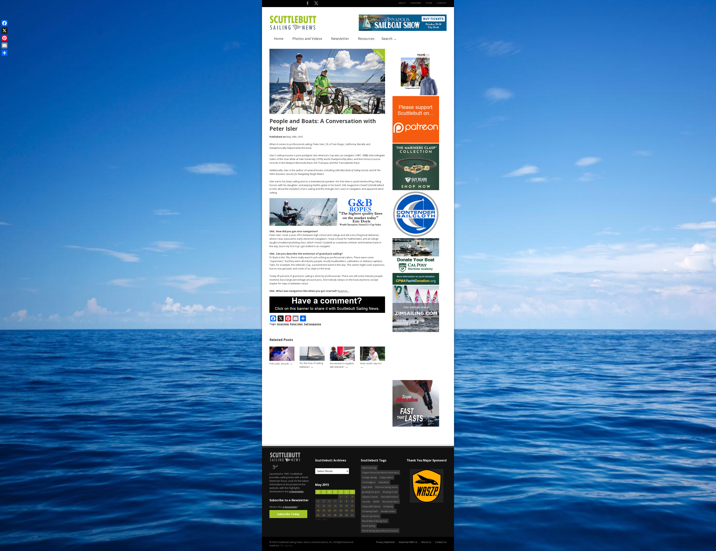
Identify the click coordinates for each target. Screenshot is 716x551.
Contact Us (441, 542)
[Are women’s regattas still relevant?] (342, 360)
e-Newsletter (296, 491)
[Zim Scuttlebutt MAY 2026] (415, 331)
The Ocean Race (390, 501)
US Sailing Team (370, 511)
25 (318, 515)
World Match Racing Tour (374, 521)
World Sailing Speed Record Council (380, 530)
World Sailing (368, 525)
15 (341, 506)
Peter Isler (296, 324)
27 (329, 515)
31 (352, 515)
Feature (380, 54)
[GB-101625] (327, 225)
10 (352, 501)
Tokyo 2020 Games (371, 506)
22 (341, 510)
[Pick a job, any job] (281, 360)
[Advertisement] (415, 356)
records (366, 501)
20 (329, 510)
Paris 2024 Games (389, 496)
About (402, 2)
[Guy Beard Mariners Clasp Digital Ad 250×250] (415, 189)
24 (352, 510)
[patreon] (415, 142)
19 (324, 510)
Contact (442, 2)
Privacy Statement (385, 542)
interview (283, 324)
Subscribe (415, 2)
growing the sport (371, 491)
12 (324, 506)
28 (335, 515)
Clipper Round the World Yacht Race (380, 472)
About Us (426, 542)
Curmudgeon (369, 482)
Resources (366, 38)
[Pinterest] (4, 38)
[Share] (4, 53)
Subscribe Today (288, 514)
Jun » (325, 519)
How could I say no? (371, 363)
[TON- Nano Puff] (415, 94)
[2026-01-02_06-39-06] (426, 486)
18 (318, 510)
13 (329, 506)
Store (429, 2)
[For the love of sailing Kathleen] (312, 359)
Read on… (343, 291)
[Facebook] (4, 23)
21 (335, 510)
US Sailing (388, 506)
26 (324, 515)
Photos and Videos (307, 38)
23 (347, 510)
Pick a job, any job (279, 363)
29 (341, 515)
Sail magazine (312, 324)
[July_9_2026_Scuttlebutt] (415, 283)
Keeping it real (390, 491)
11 (318, 506)
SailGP (376, 501)
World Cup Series (370, 516)
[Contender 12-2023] (415, 236)
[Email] (4, 45)
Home (278, 38)
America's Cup (369, 467)
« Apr (318, 519)
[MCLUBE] (415, 425)
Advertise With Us (408, 542)
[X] (4, 30)
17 (352, 506)
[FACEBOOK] (307, 4)
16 (347, 506)
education (384, 482)
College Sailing (369, 477)
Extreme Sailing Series (386, 487)
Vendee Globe (388, 511)
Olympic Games (370, 496)
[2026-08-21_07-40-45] (403, 30)
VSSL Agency (285, 545)
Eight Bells (367, 487)
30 (347, 515)
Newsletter (340, 38)
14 (335, 506)
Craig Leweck (386, 477)
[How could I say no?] (372, 359)
